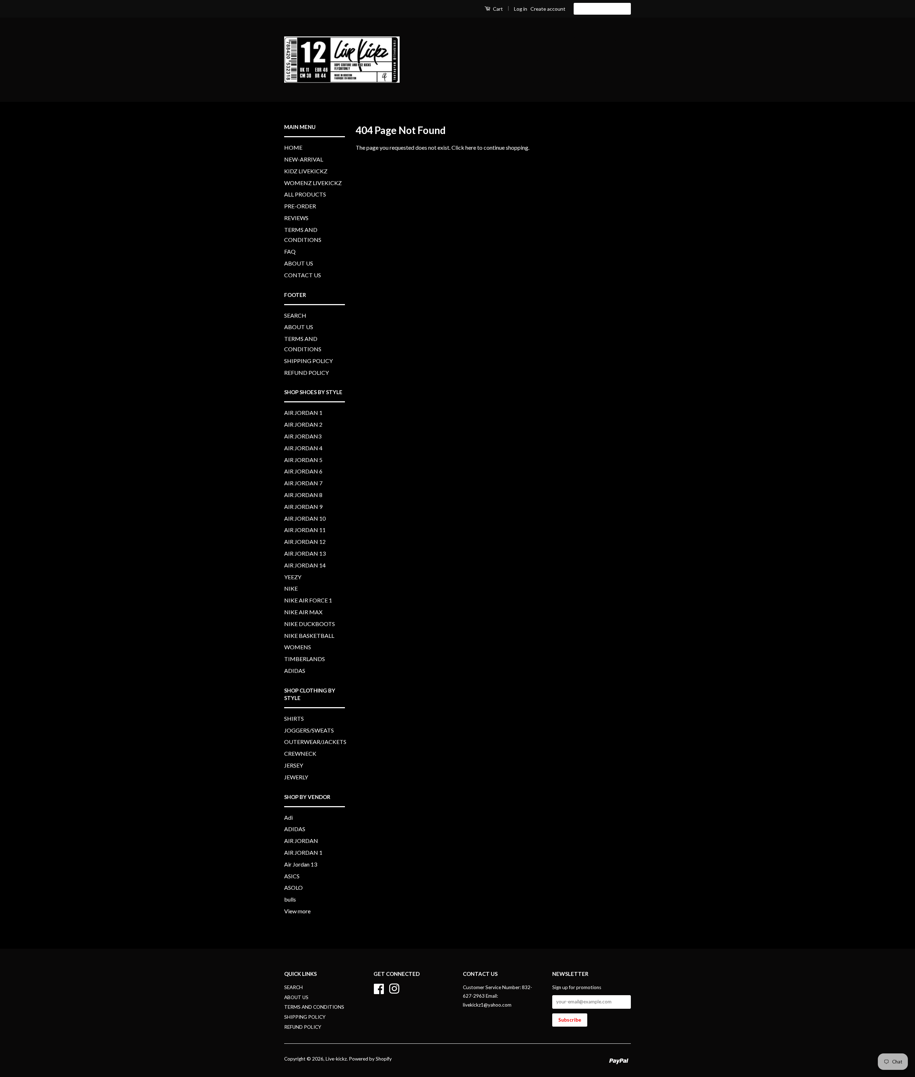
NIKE (291, 588)
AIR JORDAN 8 (303, 494)
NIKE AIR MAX (303, 612)
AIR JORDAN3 (302, 436)
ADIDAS (294, 670)
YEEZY (292, 577)
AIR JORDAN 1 (303, 412)
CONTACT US (612, 80)
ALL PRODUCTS (442, 59)
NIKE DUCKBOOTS (309, 623)
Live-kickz (336, 1059)
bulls (290, 899)
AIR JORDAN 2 (303, 424)
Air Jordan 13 (300, 864)
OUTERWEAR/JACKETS (315, 741)
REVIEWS (530, 59)
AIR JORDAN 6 (303, 471)
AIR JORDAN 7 (303, 483)
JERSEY (293, 765)
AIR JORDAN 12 (305, 541)
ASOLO (293, 887)
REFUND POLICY (306, 372)
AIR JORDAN (301, 840)
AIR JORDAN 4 (303, 448)
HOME (441, 38)
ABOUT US (567, 80)
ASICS (292, 876)
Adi (288, 817)
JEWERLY (296, 777)
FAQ (535, 80)
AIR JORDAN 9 (303, 506)
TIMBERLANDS (304, 658)
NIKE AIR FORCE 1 (308, 600)
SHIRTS (294, 718)
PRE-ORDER (490, 59)
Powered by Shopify (370, 1059)
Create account (547, 9)
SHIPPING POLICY (308, 360)
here (470, 147)
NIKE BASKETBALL (309, 635)
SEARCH (295, 315)
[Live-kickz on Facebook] (379, 988)
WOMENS (297, 647)
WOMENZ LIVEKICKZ (596, 38)
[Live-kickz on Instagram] (394, 988)
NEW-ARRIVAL (481, 38)
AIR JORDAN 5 (303, 459)
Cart (497, 9)
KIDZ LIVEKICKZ (534, 38)
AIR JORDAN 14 (305, 565)
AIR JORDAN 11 (305, 529)
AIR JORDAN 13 (305, 553)
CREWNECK (300, 753)
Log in (520, 9)
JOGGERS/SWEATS (309, 730)
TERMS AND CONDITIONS (589, 59)
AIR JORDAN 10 (305, 518)
